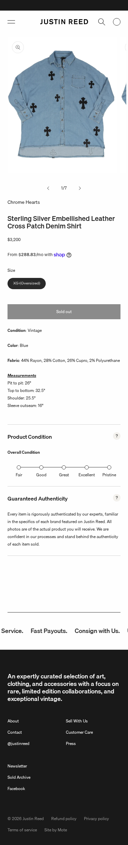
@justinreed (18, 743)
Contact (15, 732)
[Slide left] (48, 188)
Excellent (87, 474)
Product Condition (30, 436)
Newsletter (17, 766)
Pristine (109, 474)
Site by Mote (55, 830)
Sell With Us (77, 721)
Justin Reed (33, 818)
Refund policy (63, 818)
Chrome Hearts (24, 202)
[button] (11, 21)
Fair (19, 474)
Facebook (16, 788)
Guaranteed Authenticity (38, 498)
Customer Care (79, 732)
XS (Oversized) (29, 284)
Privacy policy (96, 818)
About (13, 721)
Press (71, 743)
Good (41, 474)
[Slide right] (79, 188)
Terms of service (22, 830)
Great (64, 474)
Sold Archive (19, 777)
